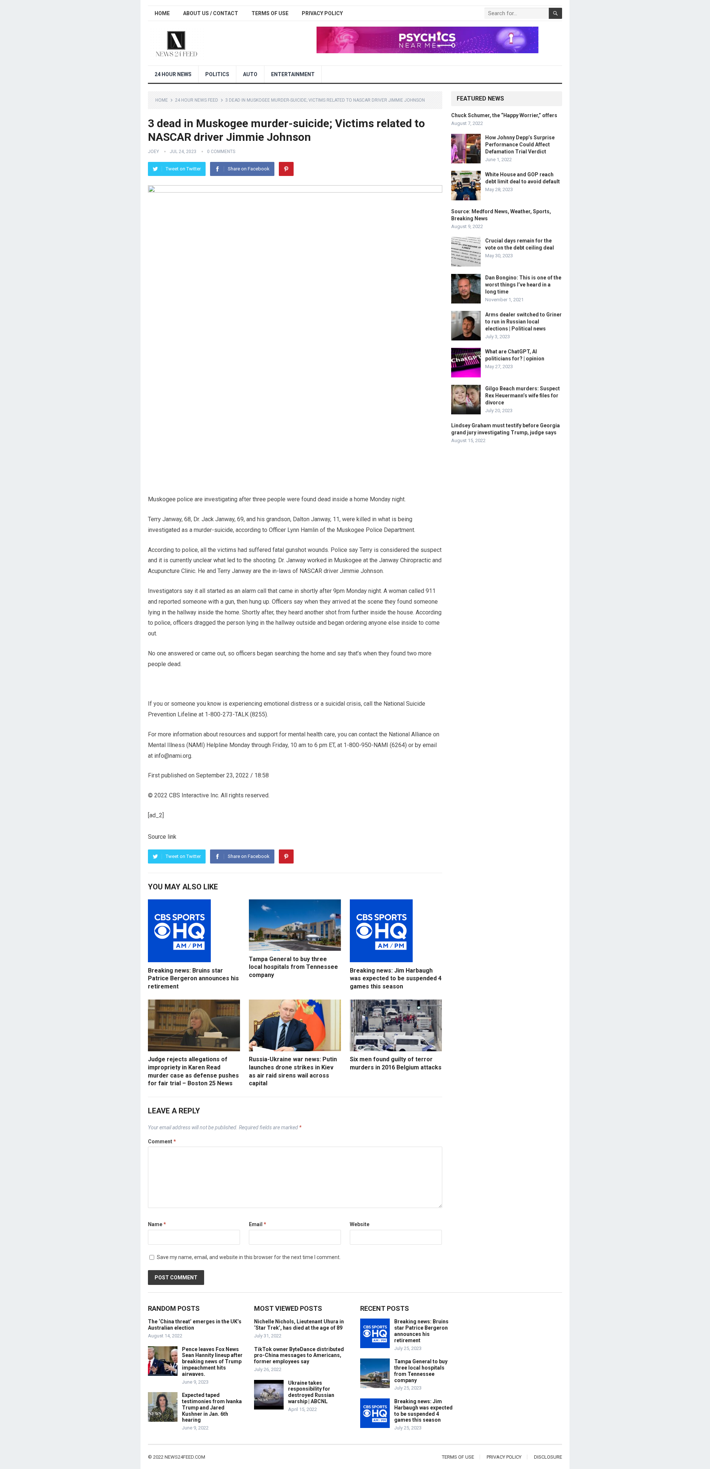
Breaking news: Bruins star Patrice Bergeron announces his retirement (193, 978)
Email (257, 1224)
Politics (217, 74)
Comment (162, 1141)
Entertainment (293, 74)
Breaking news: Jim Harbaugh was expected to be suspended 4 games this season (396, 978)
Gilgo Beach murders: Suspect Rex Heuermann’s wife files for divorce (522, 396)
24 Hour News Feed (196, 100)
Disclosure (548, 1457)
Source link (162, 836)
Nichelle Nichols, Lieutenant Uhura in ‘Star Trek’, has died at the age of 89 (299, 1325)
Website (359, 1224)
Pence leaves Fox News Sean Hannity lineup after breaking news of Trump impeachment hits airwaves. (212, 1361)
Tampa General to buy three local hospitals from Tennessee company (293, 967)
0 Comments (221, 151)
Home (162, 13)
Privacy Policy (322, 13)
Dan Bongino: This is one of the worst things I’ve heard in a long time (523, 285)
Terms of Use (269, 13)
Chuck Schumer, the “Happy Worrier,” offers (504, 115)
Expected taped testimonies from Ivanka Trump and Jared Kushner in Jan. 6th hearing (212, 1407)
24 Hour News (173, 74)
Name (157, 1224)
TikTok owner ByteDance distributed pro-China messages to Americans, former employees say (299, 1355)
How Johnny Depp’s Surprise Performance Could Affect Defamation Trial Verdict (520, 145)
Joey (153, 151)
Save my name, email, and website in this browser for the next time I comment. (249, 1257)
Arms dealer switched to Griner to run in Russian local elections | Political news (523, 322)
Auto (250, 74)
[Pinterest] (286, 169)
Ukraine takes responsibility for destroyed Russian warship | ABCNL (311, 1392)
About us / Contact (210, 13)
